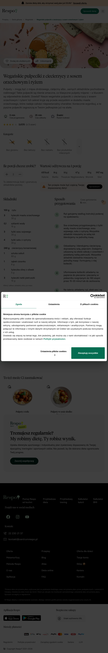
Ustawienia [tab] (53, 304)
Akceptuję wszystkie (88, 353)
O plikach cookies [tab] (89, 304)
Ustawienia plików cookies (53, 351)
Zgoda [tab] (19, 304)
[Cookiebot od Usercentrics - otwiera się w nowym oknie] (92, 296)
